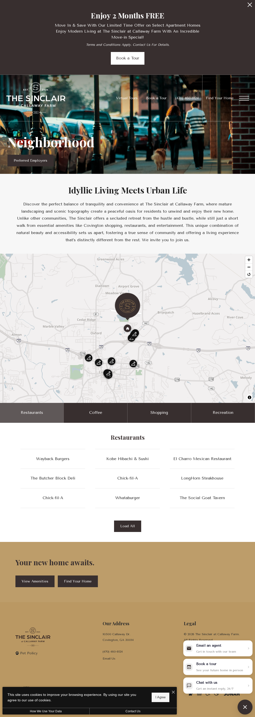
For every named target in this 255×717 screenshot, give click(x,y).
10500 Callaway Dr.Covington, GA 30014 (118, 637)
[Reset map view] (249, 274)
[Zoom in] (249, 259)
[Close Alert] (250, 6)
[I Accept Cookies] (173, 692)
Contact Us (133, 711)
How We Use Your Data (46, 711)
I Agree (160, 697)
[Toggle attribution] (250, 397)
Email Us (109, 658)
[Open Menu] (244, 98)
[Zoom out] (249, 267)
